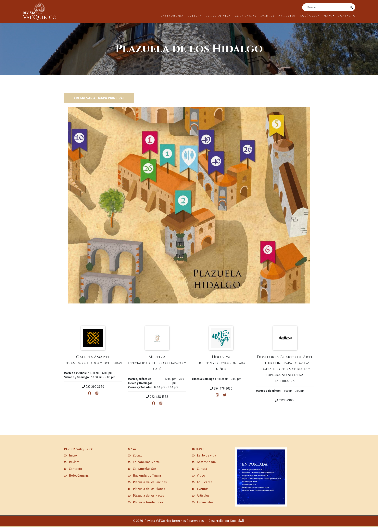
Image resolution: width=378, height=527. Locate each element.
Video (201, 475)
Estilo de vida (206, 455)
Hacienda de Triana (147, 475)
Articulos (203, 495)
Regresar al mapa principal (99, 98)
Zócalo (137, 455)
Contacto (75, 469)
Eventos (202, 489)
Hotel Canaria (79, 475)
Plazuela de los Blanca (149, 489)
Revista (74, 462)
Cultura (202, 469)
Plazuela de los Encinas (150, 482)
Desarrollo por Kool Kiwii (226, 521)
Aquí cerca (204, 482)
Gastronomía (206, 462)
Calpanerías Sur (144, 469)
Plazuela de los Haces (148, 495)
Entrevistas (205, 502)
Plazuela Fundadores (148, 502)
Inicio (73, 455)
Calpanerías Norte (146, 462)
